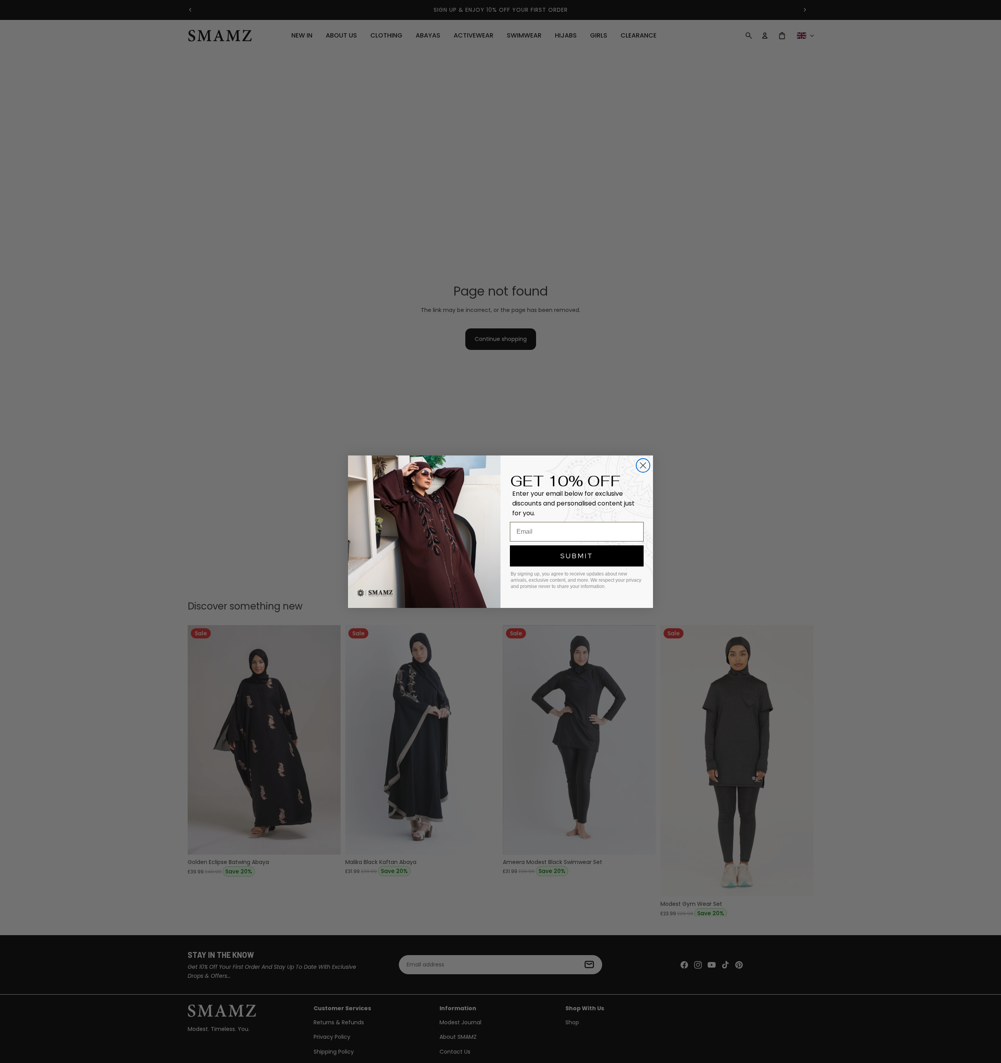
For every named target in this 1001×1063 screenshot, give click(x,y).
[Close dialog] (643, 465)
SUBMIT (576, 555)
